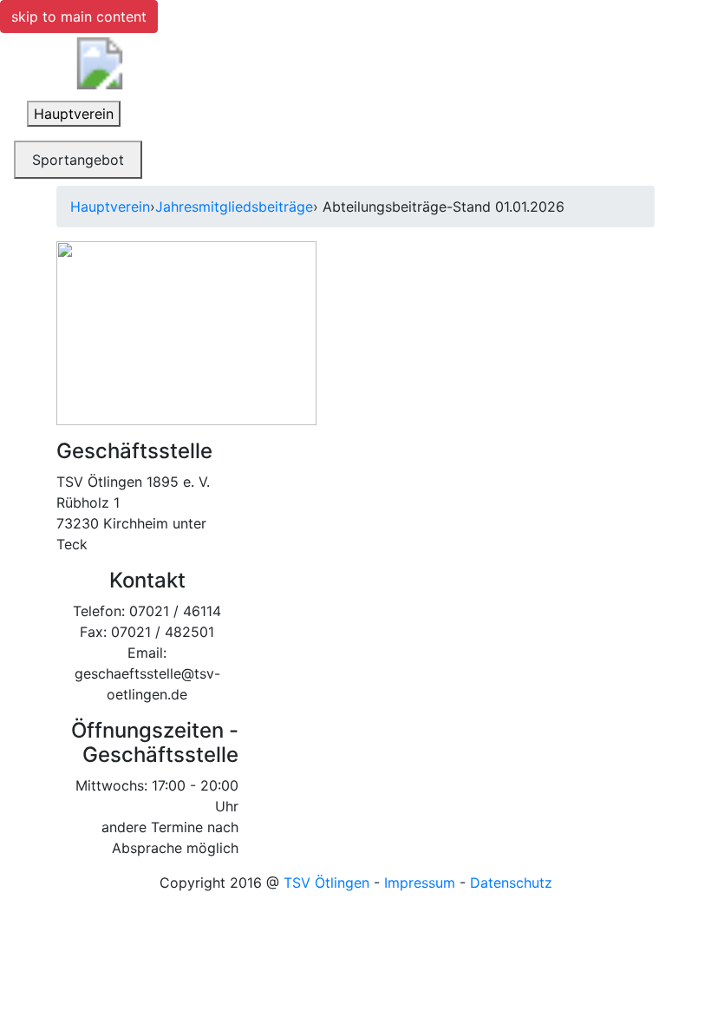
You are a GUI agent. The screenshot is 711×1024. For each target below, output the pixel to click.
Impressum (419, 882)
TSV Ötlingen (326, 882)
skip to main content (79, 16)
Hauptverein (110, 206)
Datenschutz (511, 882)
